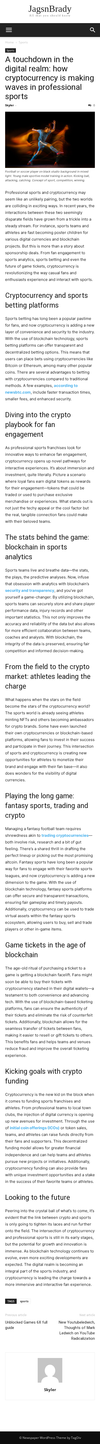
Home (9, 42)
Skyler (9, 105)
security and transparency (29, 590)
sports (24, 1301)
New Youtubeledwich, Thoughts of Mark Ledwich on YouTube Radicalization (77, 1330)
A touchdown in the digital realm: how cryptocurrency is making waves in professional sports (49, 77)
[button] (9, 30)
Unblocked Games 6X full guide (26, 1325)
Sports (23, 42)
